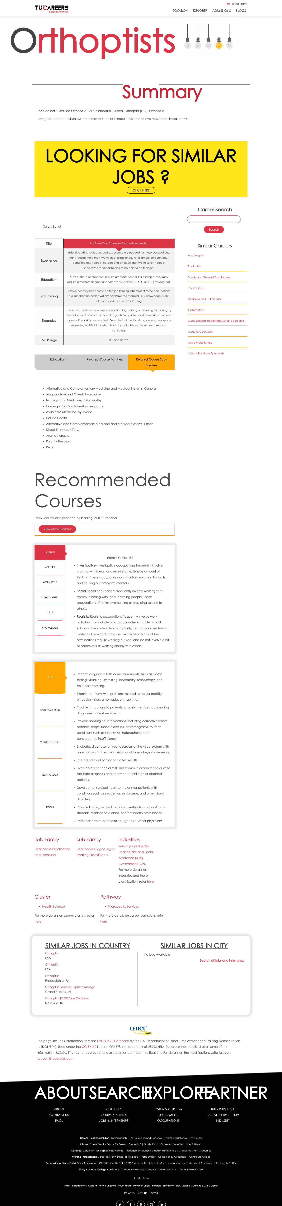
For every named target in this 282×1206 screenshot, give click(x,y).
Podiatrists (194, 266)
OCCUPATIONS (168, 1120)
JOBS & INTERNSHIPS (113, 1120)
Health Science (53, 906)
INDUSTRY (223, 1120)
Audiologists (195, 255)
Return (142, 1193)
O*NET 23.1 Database (113, 1041)
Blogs (241, 10)
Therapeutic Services (123, 906)
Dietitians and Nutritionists (204, 299)
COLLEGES (113, 1109)
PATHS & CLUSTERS (168, 1109)
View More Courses (57, 529)
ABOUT (59, 1109)
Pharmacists (196, 288)
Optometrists (196, 310)
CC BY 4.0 (89, 1047)
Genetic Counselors (201, 331)
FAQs (59, 1120)
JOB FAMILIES (168, 1115)
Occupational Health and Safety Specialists (216, 320)
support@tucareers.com (55, 1058)
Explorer (199, 10)
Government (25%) (133, 864)
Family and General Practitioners (209, 277)
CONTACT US (59, 1115)
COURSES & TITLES (114, 1115)
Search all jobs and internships (222, 960)
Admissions (221, 10)
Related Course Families (104, 359)
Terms (153, 1193)
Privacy (129, 1193)
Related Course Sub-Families (151, 362)
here (150, 881)
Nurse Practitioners (200, 342)
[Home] (52, 10)
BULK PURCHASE (223, 1109)
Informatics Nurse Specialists (206, 353)
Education (58, 359)
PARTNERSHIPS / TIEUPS (222, 1115)
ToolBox (180, 10)
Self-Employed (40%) (134, 846)
